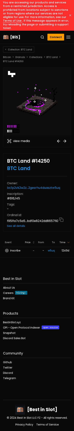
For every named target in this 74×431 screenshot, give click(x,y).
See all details (16, 226)
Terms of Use (12, 21)
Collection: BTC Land (18, 49)
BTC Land (52, 57)
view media (21, 141)
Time (62, 242)
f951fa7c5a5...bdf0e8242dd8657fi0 (33, 221)
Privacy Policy (24, 424)
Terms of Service (47, 424)
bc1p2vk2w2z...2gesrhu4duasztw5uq (33, 188)
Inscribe (15, 250)
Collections (35, 57)
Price (28, 242)
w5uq (51, 250)
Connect (56, 37)
